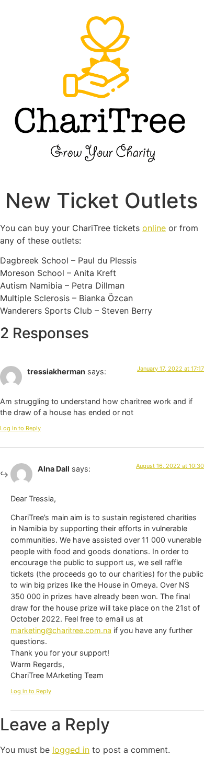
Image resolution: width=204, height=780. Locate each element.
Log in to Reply (20, 428)
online (154, 228)
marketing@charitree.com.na (60, 630)
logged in (70, 749)
